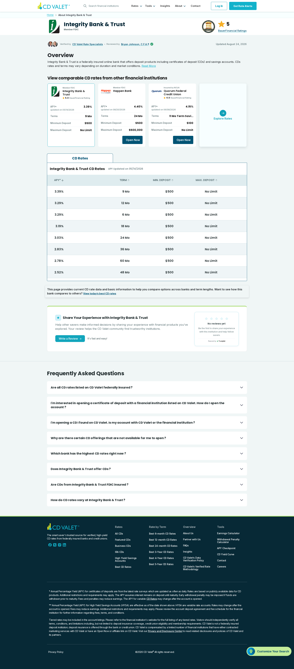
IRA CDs (119, 551)
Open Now (133, 140)
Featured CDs (122, 539)
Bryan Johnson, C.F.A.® (135, 44)
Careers (221, 566)
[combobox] (102, 6)
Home (50, 14)
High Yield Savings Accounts (126, 559)
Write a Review (70, 338)
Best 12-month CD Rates (163, 539)
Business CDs (123, 545)
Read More (149, 66)
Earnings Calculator (228, 533)
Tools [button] (148, 5)
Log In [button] (219, 6)
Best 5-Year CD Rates (161, 564)
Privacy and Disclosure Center (165, 631)
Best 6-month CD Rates (162, 533)
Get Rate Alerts (242, 6)
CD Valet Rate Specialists (87, 44)
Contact (195, 5)
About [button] (178, 5)
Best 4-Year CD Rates (161, 558)
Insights (165, 5)
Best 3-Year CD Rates (161, 551)
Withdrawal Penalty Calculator (228, 541)
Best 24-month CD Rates (163, 545)
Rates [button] (134, 5)
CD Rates (151, 598)
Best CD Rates (123, 566)
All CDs (119, 533)
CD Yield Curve (225, 554)
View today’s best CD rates (99, 293)
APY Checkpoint (226, 548)
